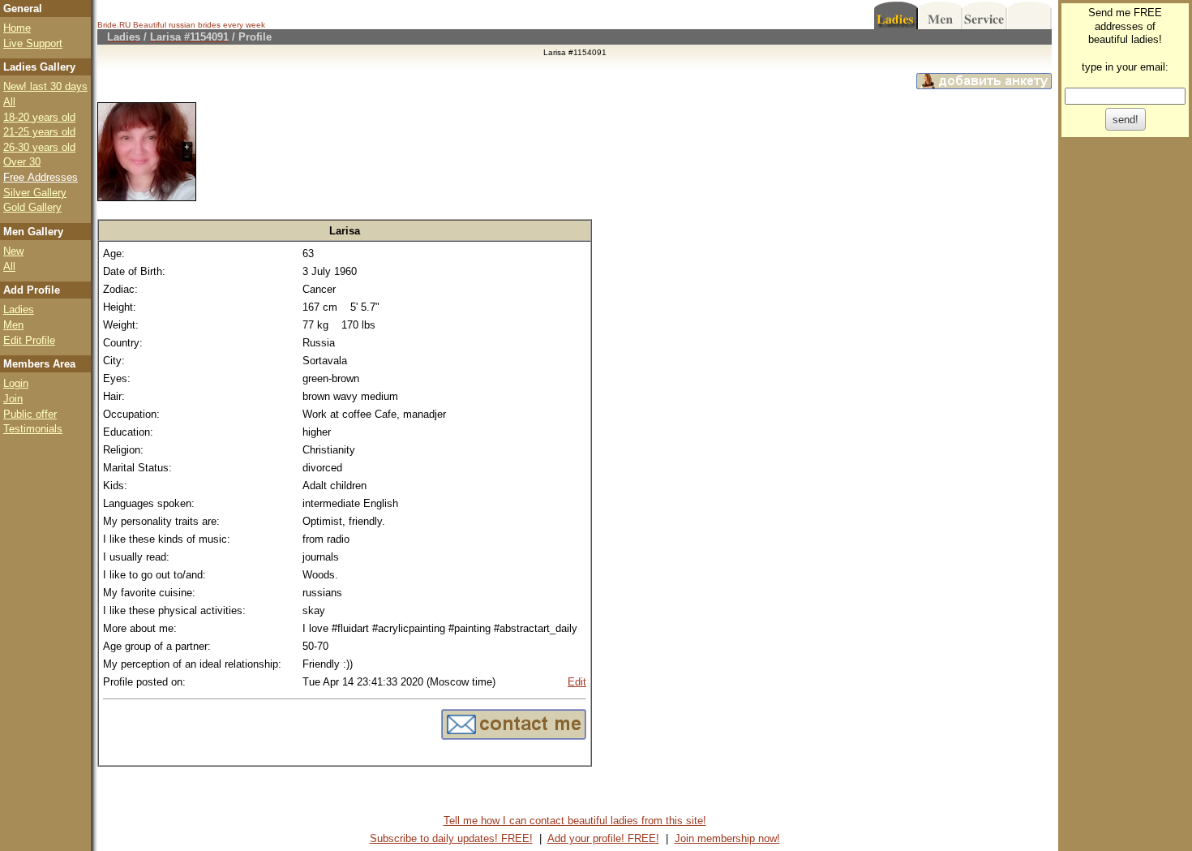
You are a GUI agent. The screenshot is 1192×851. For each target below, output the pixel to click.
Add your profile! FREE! (603, 838)
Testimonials (32, 429)
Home (17, 28)
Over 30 (22, 162)
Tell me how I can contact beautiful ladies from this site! (575, 820)
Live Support (32, 43)
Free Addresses (40, 177)
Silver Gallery (34, 193)
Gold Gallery (32, 207)
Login (15, 383)
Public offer (30, 414)
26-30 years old (39, 147)
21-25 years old (39, 132)
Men (13, 325)
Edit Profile (29, 340)
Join (13, 399)
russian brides (195, 24)
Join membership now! (727, 838)
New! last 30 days (45, 86)
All (9, 102)
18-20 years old (39, 117)
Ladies (18, 309)
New (13, 251)
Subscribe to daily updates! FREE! (451, 838)
